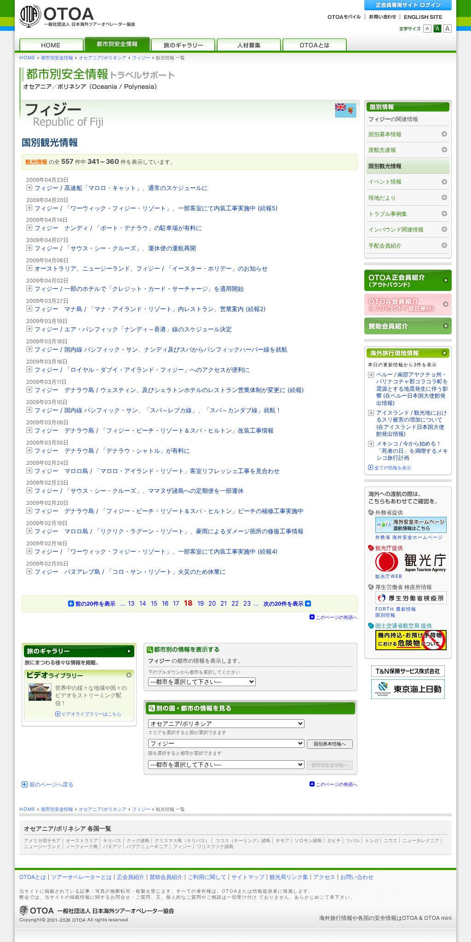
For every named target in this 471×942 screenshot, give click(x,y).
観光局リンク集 (289, 876)
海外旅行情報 (335, 917)
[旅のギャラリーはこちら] (79, 651)
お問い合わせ (356, 876)
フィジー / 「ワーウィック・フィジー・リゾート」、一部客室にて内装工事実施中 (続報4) (156, 551)
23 (247, 603)
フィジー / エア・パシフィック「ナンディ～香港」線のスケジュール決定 (133, 329)
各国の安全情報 (377, 917)
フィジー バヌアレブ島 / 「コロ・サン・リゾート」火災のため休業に (130, 571)
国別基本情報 (385, 134)
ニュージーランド (42, 846)
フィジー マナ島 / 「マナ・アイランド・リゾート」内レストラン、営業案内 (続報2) (150, 309)
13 (131, 603)
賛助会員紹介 (166, 876)
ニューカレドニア (420, 840)
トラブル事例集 (387, 213)
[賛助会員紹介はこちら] (408, 326)
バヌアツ (112, 846)
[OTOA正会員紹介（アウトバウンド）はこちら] (408, 280)
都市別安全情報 (57, 58)
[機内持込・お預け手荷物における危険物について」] (411, 649)
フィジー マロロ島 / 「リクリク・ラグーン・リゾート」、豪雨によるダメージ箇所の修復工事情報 (169, 531)
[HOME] (51, 44)
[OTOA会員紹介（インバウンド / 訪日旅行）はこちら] (408, 304)
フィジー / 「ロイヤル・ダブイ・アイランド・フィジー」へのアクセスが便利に (142, 369)
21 (223, 603)
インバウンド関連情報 (396, 229)
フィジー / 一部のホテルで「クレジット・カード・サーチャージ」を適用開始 (139, 288)
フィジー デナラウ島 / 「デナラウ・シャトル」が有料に (112, 450)
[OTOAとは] (314, 44)
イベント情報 (385, 181)
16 (165, 603)
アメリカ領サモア (42, 840)
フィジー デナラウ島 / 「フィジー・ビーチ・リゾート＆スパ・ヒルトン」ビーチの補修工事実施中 (169, 511)
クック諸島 (137, 840)
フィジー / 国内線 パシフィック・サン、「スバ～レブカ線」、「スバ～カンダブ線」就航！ (157, 410)
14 (142, 603)
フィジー (141, 58)
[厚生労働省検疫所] (411, 603)
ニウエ (390, 840)
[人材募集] (249, 44)
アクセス (324, 876)
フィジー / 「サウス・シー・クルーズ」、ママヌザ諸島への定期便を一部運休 (139, 490)
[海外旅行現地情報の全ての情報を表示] (408, 353)
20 (212, 603)
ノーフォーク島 (82, 846)
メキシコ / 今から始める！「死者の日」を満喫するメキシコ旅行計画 (412, 450)
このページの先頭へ (336, 617)
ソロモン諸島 (308, 840)
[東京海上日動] (408, 696)
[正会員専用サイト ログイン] (408, 5)
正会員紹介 (130, 876)
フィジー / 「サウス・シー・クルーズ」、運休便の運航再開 (115, 248)
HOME (27, 58)
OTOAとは (32, 876)
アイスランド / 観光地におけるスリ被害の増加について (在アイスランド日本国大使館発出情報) (411, 423)
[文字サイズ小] (427, 28)
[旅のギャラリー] (183, 44)
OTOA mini (438, 917)
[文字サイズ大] (447, 28)
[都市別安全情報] (117, 44)
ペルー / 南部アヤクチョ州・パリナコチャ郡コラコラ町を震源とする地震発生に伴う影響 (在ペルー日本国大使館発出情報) (412, 388)
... (123, 603)
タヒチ (334, 840)
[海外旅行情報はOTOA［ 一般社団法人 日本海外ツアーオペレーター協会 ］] (75, 23)
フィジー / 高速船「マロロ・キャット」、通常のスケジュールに (121, 188)
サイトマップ (247, 876)
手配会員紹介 (385, 245)
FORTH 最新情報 (395, 609)
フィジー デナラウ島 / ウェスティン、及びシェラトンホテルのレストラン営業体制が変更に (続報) (169, 390)
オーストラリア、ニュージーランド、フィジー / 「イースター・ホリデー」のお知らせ (151, 268)
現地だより (382, 197)
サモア (282, 840)
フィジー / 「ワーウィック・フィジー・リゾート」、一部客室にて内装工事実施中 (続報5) (156, 208)
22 (235, 603)
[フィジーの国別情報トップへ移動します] (408, 107)
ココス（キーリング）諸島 (242, 840)
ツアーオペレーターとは (81, 876)
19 (200, 603)
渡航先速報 (382, 149)
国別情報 (385, 615)
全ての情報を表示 (392, 467)
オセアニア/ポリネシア (102, 58)
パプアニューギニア (147, 846)
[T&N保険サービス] (408, 674)
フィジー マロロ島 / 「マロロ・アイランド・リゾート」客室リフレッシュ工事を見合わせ (157, 471)
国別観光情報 (385, 165)
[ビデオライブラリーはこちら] (79, 675)
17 (176, 603)
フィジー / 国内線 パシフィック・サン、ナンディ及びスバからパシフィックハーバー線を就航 (160, 349)
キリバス (112, 840)
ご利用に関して (207, 876)
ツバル (353, 840)
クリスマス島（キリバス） (182, 840)
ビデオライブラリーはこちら (91, 714)
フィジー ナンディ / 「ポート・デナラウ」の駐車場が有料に (118, 228)
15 (154, 603)
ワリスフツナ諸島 (215, 846)
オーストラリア (82, 840)
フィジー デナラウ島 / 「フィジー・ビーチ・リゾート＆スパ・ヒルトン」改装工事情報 (154, 430)
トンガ (372, 840)
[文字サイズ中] (437, 28)
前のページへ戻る (51, 784)
